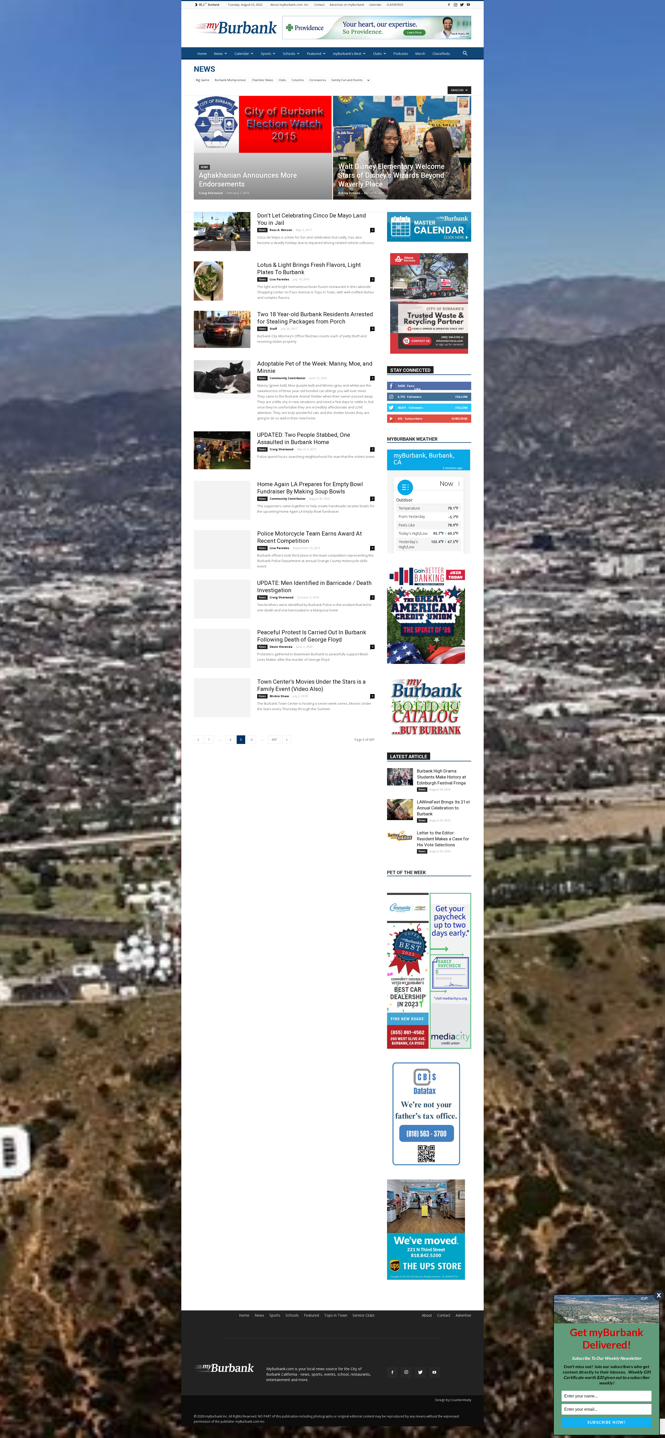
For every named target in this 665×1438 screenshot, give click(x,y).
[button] (465, 53)
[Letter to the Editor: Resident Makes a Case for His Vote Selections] (400, 835)
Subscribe (459, 418)
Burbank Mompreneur (230, 80)
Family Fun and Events (346, 80)
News (218, 53)
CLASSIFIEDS (395, 4)
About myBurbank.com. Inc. (289, 4)
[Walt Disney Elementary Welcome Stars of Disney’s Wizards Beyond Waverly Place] (402, 156)
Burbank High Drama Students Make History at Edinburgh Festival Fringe (441, 777)
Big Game (202, 80)
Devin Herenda (281, 647)
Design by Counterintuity (453, 1345)
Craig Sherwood (211, 193)
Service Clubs (364, 1260)
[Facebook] (449, 4)
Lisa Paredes (279, 279)
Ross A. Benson (281, 230)
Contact (319, 4)
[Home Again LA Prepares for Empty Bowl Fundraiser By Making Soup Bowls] (222, 500)
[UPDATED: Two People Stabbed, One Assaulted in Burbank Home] (222, 450)
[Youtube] (468, 4)
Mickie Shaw (279, 696)
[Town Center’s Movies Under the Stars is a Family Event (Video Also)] (222, 697)
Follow (461, 396)
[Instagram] (455, 4)
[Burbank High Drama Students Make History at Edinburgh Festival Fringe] (400, 776)
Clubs (377, 53)
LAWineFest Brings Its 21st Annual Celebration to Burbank (443, 807)
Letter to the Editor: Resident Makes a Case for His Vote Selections (443, 838)
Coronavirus (317, 80)
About (427, 1260)
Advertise (463, 1260)
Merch (420, 53)
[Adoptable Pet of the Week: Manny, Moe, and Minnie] (222, 379)
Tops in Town (335, 1260)
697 (274, 739)
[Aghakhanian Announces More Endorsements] (263, 124)
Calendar (375, 4)
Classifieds (441, 53)
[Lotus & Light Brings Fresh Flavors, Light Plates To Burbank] (208, 281)
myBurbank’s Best (347, 53)
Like (417, 389)
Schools (289, 53)
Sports (266, 53)
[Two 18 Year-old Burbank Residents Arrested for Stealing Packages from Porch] (222, 329)
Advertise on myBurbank (347, 4)
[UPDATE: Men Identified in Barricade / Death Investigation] (222, 598)
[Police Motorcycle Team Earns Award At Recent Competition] (222, 549)
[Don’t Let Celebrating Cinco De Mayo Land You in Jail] (222, 231)
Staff (273, 329)
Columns (297, 80)
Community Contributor (287, 378)
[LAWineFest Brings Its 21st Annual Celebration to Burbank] (400, 809)
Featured (314, 53)
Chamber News (262, 80)
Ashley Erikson (349, 193)
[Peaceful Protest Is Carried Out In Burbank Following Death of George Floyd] (222, 648)
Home (202, 53)
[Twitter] (462, 4)
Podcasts (401, 53)
